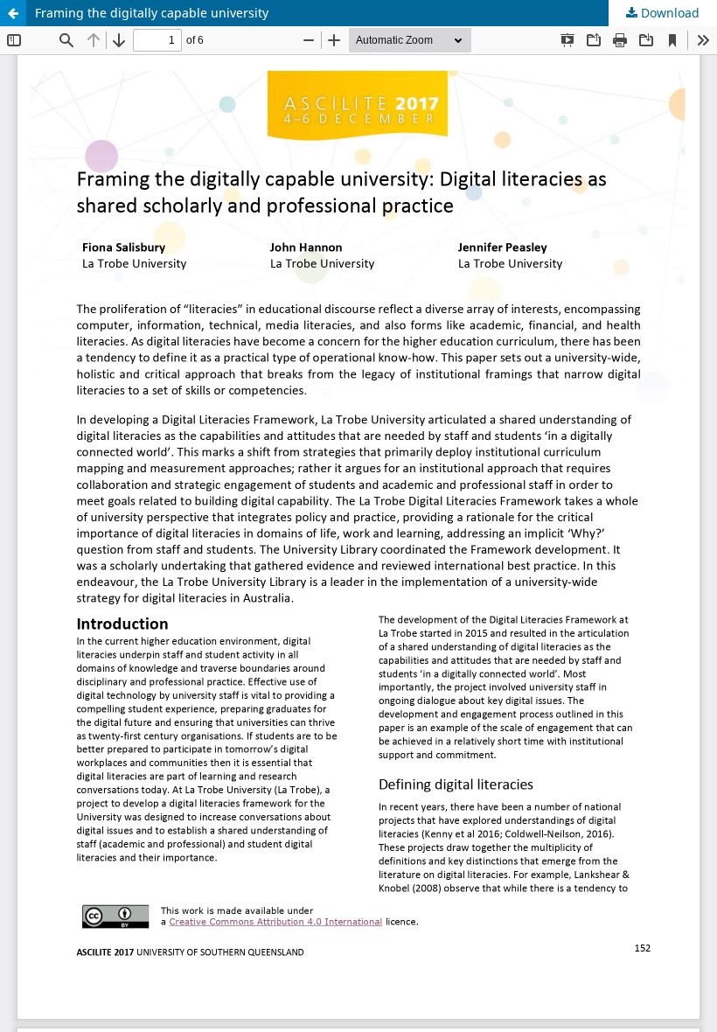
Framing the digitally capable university (151, 12)
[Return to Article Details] (13, 13)
